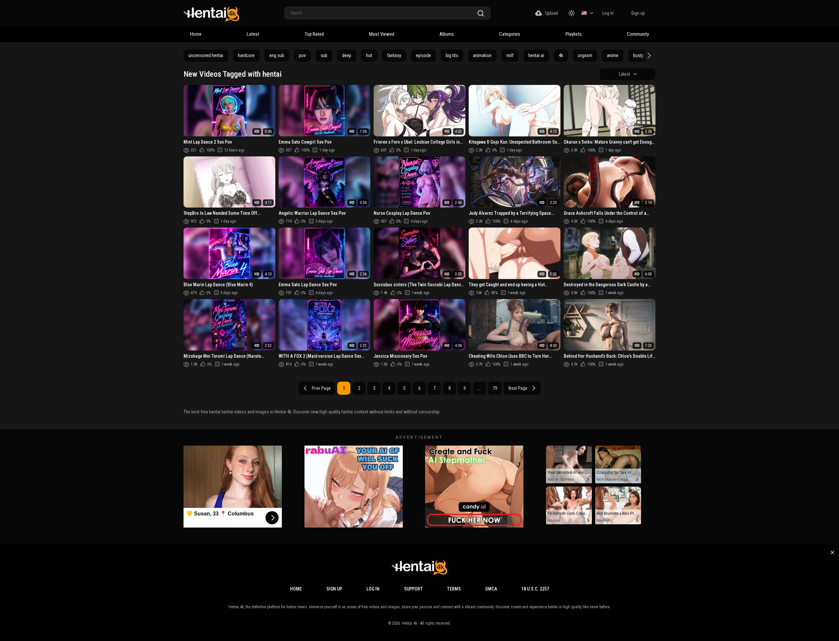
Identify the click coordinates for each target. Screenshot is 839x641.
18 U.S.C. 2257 (535, 588)
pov (302, 55)
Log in (608, 13)
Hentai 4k (409, 623)
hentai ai (536, 55)
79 (495, 388)
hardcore (246, 55)
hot (369, 55)
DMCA (491, 588)
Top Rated (314, 34)
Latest (253, 34)
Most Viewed (381, 34)
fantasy (394, 55)
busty (638, 55)
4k (561, 55)
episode (423, 55)
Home (196, 34)
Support (413, 588)
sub (324, 55)
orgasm (585, 55)
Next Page (517, 388)
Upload (551, 13)
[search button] (481, 13)
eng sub (276, 55)
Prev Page (321, 388)
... (479, 388)
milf (510, 55)
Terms (454, 588)
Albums (446, 34)
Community (638, 34)
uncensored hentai (205, 55)
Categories (509, 34)
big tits (452, 55)
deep (346, 55)
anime (612, 55)
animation (482, 55)
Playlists (574, 34)
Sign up (638, 13)
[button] (648, 55)
